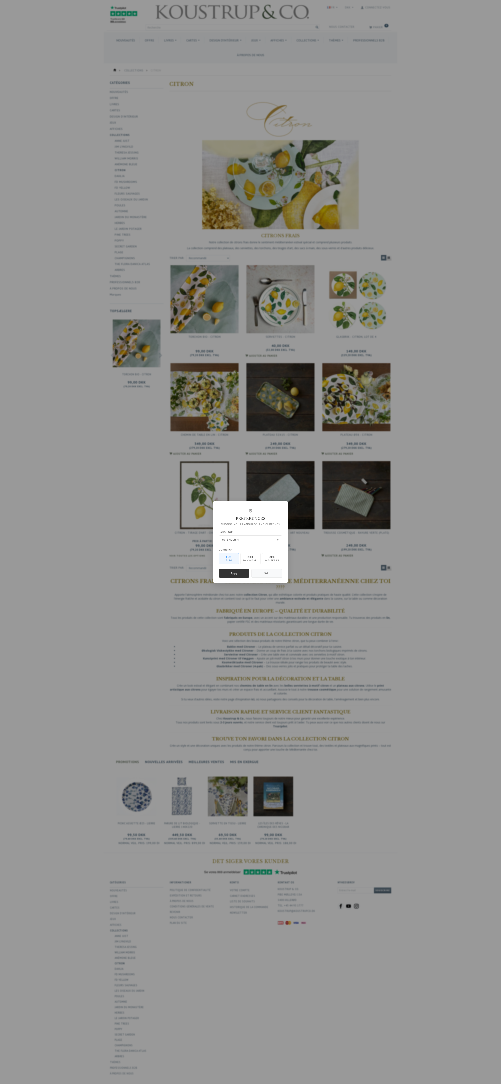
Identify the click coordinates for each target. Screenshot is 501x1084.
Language (225, 532)
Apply (234, 573)
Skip (266, 573)
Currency (226, 549)
